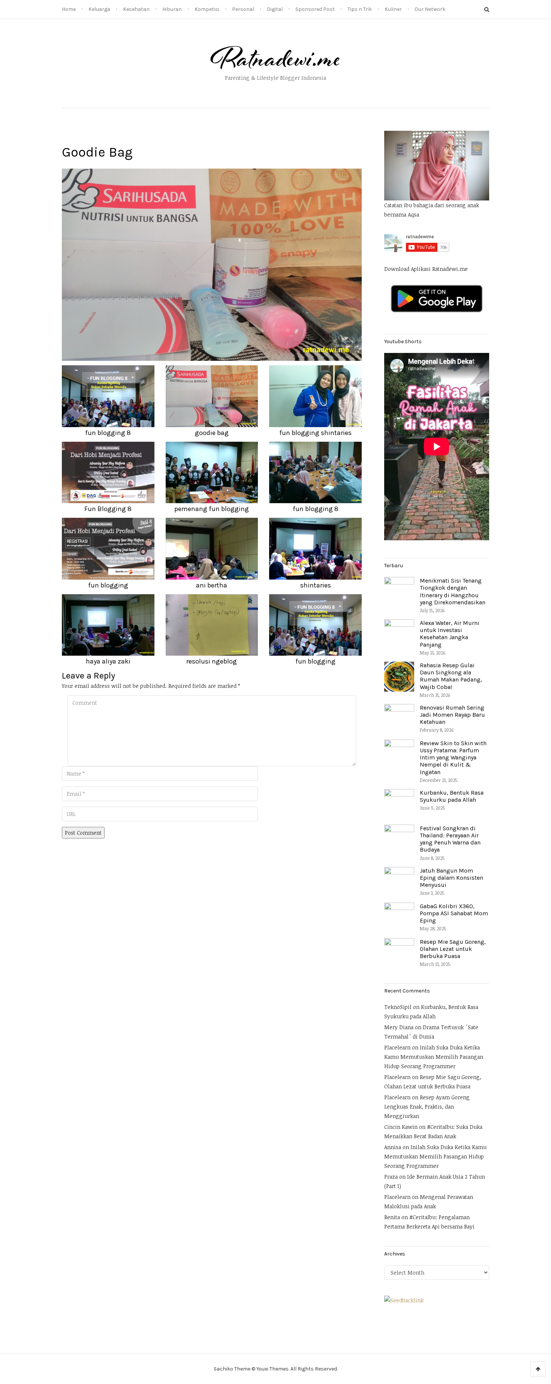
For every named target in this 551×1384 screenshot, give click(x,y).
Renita (392, 1217)
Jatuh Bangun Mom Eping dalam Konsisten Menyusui (451, 877)
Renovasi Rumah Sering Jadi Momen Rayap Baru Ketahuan (452, 714)
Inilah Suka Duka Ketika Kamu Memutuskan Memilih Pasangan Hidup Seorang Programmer (433, 1057)
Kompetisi (207, 9)
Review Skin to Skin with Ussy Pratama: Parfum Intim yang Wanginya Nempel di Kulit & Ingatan (453, 758)
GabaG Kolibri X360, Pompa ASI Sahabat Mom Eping (454, 913)
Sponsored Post (315, 9)
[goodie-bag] (212, 264)
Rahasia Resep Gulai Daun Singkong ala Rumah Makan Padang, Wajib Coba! (451, 676)
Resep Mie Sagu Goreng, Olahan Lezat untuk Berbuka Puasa (453, 949)
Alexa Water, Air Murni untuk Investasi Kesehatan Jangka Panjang (449, 633)
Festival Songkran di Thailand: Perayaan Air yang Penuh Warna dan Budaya (450, 839)
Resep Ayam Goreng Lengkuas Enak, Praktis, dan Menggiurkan (427, 1106)
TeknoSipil (398, 1006)
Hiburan (172, 9)
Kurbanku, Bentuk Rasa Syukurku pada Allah (452, 796)
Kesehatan (136, 9)
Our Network (430, 9)
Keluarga (99, 9)
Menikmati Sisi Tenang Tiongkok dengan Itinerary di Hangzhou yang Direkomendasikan (452, 591)
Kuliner (393, 9)
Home (69, 9)
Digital (275, 9)
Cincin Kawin (401, 1126)
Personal (243, 9)
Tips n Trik (359, 9)
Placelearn (397, 1047)
